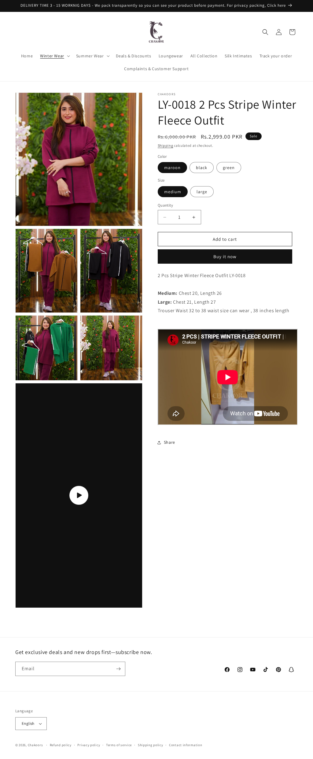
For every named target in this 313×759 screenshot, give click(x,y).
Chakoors (35, 745)
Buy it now (225, 256)
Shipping (165, 145)
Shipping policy (150, 745)
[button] (54, 55)
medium (172, 191)
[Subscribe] (118, 669)
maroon (172, 167)
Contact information (185, 745)
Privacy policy (88, 745)
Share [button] (169, 442)
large (202, 191)
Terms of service (119, 745)
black (201, 167)
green (229, 167)
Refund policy (61, 745)
